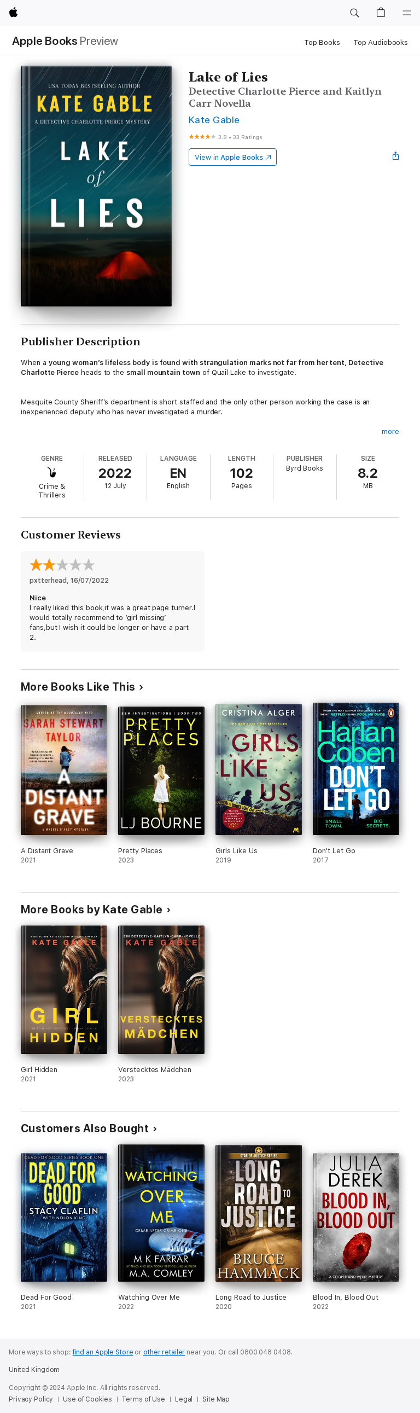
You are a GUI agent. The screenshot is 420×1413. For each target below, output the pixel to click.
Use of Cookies (87, 1399)
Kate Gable (214, 119)
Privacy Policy (31, 1399)
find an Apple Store (103, 1352)
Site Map (216, 1399)
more (390, 431)
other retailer (164, 1352)
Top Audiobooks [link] (380, 42)
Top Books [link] (322, 42)
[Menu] (407, 13)
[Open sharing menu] (396, 157)
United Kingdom (34, 1370)
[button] (354, 13)
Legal (183, 1399)
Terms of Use (143, 1399)
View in (229, 157)
